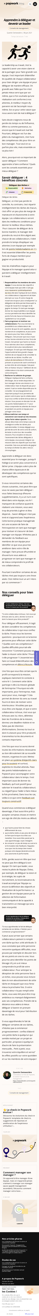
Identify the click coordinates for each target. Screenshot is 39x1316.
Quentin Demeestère (14, 33)
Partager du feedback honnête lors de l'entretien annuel (13, 1266)
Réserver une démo (8, 1284)
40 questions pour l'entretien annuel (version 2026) (13, 1270)
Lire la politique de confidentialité (11, 1307)
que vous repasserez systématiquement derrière (19, 290)
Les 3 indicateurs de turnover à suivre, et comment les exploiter (14, 1242)
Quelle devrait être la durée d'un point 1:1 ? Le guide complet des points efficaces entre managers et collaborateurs (14, 1251)
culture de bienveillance (14, 360)
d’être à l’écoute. (25, 664)
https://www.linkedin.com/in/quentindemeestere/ (24, 1081)
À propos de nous (7, 1281)
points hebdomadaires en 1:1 (22, 249)
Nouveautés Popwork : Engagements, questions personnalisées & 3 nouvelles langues (14, 1246)
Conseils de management (19, 28)
